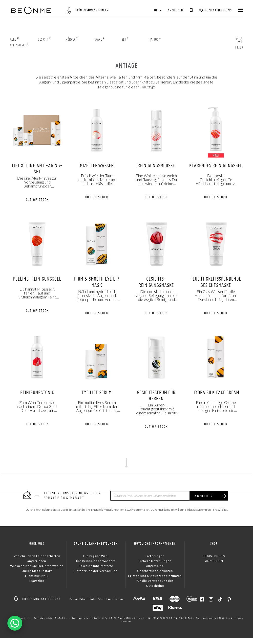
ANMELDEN (176, 10)
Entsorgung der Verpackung (96, 571)
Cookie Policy (97, 599)
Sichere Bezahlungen (155, 561)
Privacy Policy (219, 509)
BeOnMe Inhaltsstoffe (96, 566)
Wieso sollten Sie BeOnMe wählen (36, 566)
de (156, 10)
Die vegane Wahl (96, 556)
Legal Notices (116, 599)
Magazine (36, 581)
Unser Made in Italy (37, 571)
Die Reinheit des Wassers (96, 561)
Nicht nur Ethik (36, 576)
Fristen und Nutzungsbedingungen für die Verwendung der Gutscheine (155, 580)
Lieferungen (155, 556)
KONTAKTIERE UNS (218, 10)
